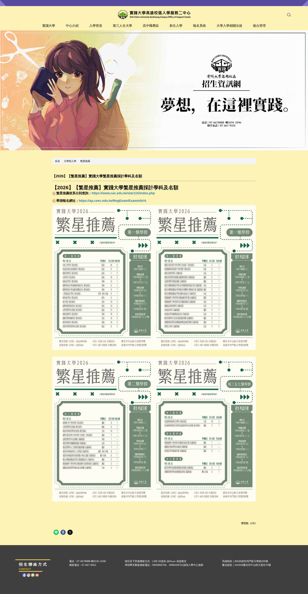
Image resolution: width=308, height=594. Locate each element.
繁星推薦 (85, 161)
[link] (112, 200)
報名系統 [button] (199, 25)
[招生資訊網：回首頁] (154, 14)
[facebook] (63, 533)
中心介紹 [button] (72, 25)
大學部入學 (70, 161)
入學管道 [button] (95, 25)
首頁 (57, 161)
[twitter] (70, 533)
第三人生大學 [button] (122, 25)
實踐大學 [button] (48, 25)
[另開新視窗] (154, 90)
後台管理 (259, 25)
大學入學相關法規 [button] (229, 25)
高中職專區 (151, 25)
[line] (56, 533)
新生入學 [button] (176, 25)
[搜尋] (289, 14)
